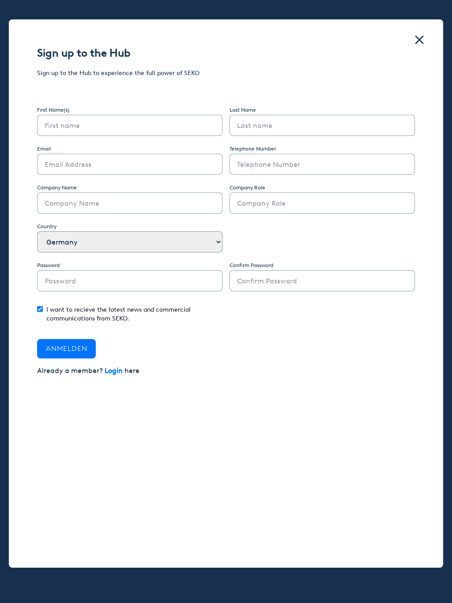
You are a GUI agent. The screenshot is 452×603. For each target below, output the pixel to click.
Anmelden (66, 348)
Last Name (243, 110)
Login (114, 370)
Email (44, 149)
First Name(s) (53, 110)
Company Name (57, 188)
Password (48, 265)
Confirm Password (251, 265)
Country (46, 226)
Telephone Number (253, 149)
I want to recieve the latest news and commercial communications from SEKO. (118, 314)
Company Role (247, 188)
